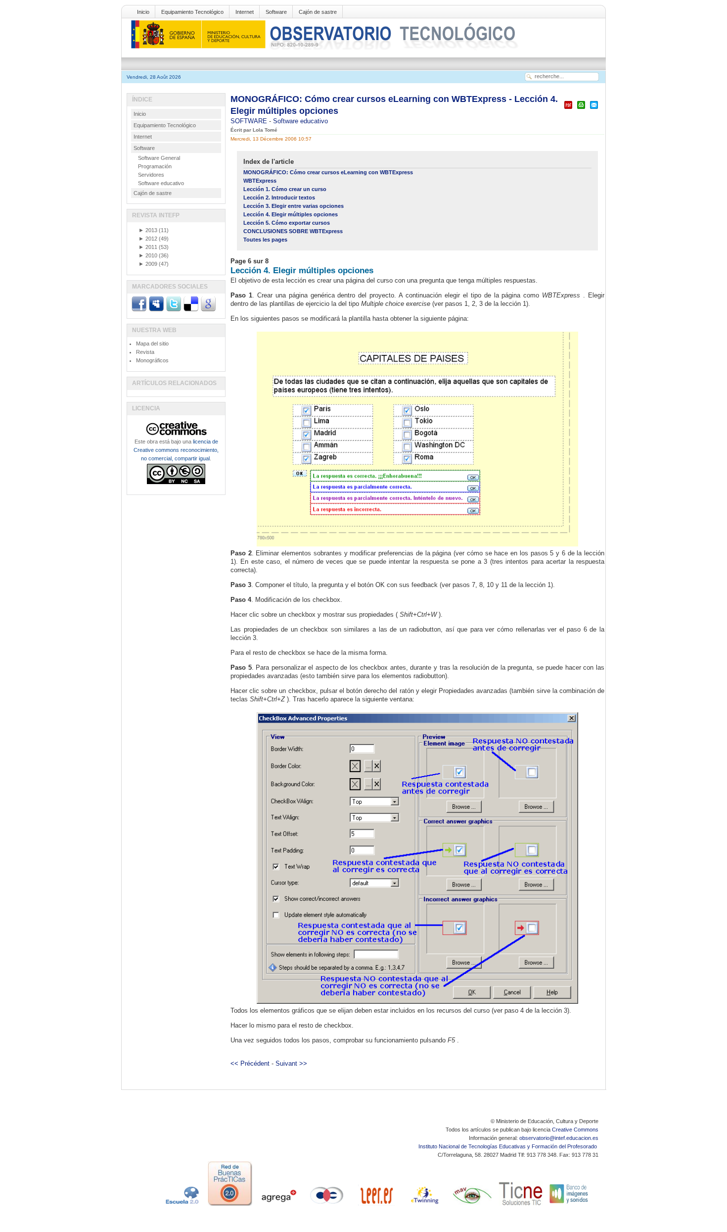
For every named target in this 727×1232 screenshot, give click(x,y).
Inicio (143, 12)
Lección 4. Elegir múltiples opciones (290, 214)
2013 (147, 230)
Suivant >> (291, 1063)
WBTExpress (259, 181)
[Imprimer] (581, 109)
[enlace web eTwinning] (424, 1206)
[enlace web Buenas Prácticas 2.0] (230, 1206)
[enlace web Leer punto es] (375, 1206)
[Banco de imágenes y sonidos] (569, 1206)
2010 (147, 255)
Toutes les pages (265, 240)
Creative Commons (575, 1130)
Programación (155, 166)
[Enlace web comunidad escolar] (327, 1206)
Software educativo (300, 121)
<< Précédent (250, 1063)
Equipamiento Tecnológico (192, 12)
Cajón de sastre (318, 12)
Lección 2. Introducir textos (279, 197)
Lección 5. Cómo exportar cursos (286, 223)
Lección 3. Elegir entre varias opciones (293, 206)
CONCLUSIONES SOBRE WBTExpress (293, 231)
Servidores (151, 175)
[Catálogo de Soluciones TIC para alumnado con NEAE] (521, 1206)
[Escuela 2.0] (181, 1206)
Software (276, 12)
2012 (147, 239)
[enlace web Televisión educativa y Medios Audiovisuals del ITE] (472, 1206)
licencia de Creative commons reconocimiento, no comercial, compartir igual (176, 450)
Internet (244, 12)
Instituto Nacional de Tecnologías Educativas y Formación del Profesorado (508, 1146)
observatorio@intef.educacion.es (558, 1138)
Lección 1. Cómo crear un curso (284, 189)
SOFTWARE (249, 121)
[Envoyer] (594, 109)
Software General (159, 158)
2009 (147, 264)
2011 (147, 247)
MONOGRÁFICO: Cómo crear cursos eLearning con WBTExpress (328, 172)
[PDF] (568, 109)
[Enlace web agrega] (278, 1206)
